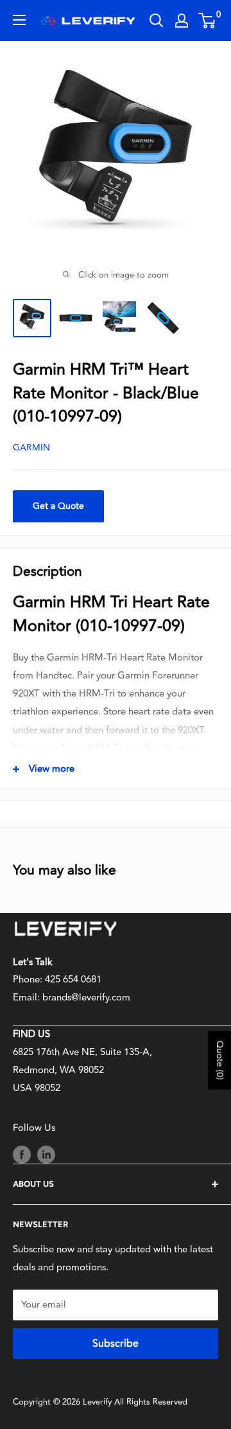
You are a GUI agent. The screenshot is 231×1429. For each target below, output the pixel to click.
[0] (208, 20)
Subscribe (115, 1343)
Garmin (31, 447)
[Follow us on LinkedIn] (46, 1154)
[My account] (181, 20)
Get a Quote (58, 506)
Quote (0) (220, 1059)
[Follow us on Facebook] (22, 1154)
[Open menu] (19, 20)
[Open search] (157, 20)
